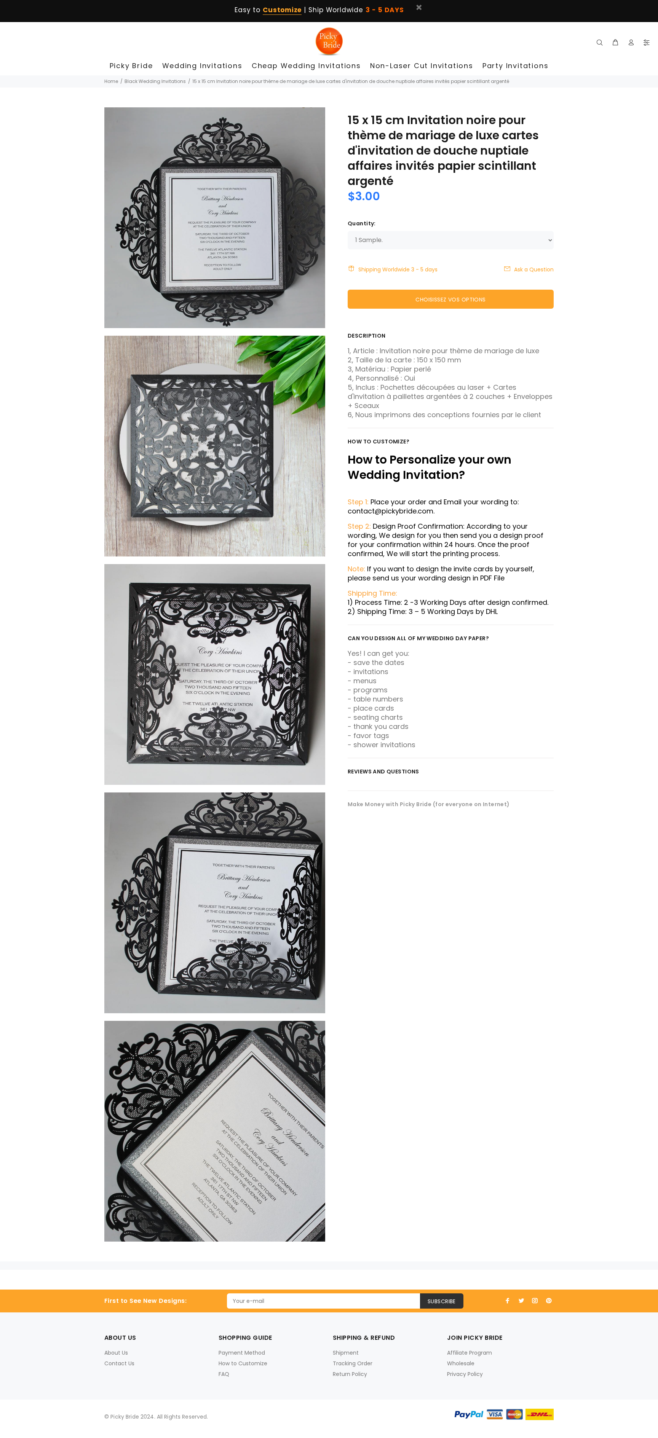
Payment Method (242, 1353)
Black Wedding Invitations (155, 81)
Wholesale (460, 1363)
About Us (116, 1353)
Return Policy (350, 1374)
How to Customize (243, 1363)
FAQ (224, 1374)
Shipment (346, 1353)
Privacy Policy (465, 1374)
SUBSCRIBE (442, 1301)
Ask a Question (534, 269)
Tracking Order (352, 1363)
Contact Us (119, 1363)
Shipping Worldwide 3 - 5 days (398, 269)
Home (111, 81)
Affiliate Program (469, 1353)
